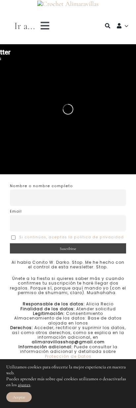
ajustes (24, 385)
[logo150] (68, 4)
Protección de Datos (68, 356)
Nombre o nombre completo (41, 186)
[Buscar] (107, 25)
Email (16, 211)
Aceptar (19, 397)
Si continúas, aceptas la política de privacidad (71, 237)
